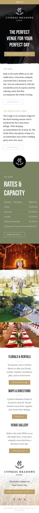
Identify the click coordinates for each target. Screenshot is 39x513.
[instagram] (19, 499)
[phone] (25, 499)
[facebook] (14, 499)
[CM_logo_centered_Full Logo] (19, 5)
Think (23, 510)
